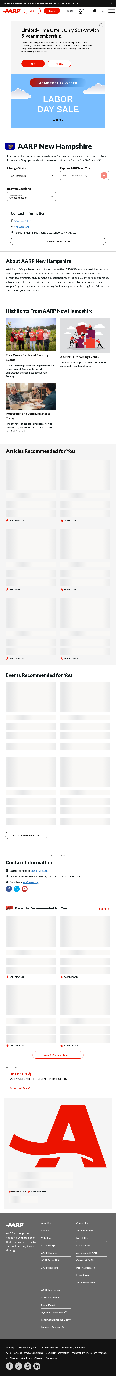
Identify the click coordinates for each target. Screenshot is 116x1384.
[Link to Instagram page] (27, 1366)
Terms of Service (49, 1347)
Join (33, 63)
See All (102, 908)
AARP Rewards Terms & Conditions (24, 1352)
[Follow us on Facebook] (9, 889)
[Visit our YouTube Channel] (25, 889)
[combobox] (84, 175)
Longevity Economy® (52, 1327)
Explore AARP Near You (75, 168)
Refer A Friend (83, 1245)
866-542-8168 (22, 221)
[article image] (31, 350)
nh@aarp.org (21, 226)
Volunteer (46, 1237)
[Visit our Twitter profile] (17, 889)
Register (70, 10)
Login (81, 9)
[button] (103, 11)
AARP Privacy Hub (27, 1347)
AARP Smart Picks (50, 1260)
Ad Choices (12, 1358)
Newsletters (82, 1237)
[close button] (101, 25)
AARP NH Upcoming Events (79, 357)
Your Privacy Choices (32, 1358)
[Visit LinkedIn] (36, 1366)
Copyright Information (57, 1352)
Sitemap (10, 1347)
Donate (45, 1230)
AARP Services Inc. (86, 1282)
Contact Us (82, 1223)
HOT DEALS (18, 1074)
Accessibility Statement (73, 1347)
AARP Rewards (49, 1252)
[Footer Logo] (21, 1224)
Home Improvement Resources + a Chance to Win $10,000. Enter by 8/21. (39, 3)
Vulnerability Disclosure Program (89, 1352)
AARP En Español (85, 1230)
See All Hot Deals (19, 1087)
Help (94, 10)
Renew (59, 63)
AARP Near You (49, 1267)
